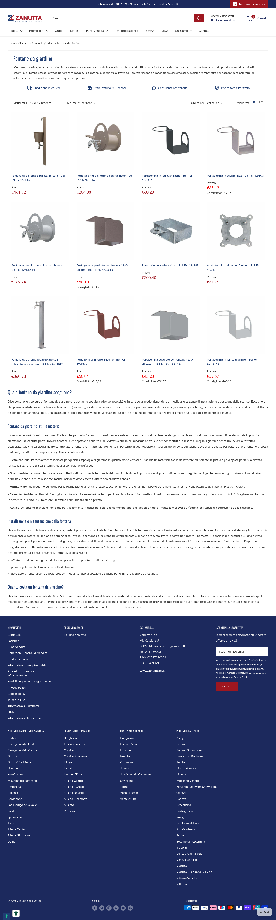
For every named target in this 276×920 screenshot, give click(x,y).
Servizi (150, 30)
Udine (11, 841)
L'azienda (13, 640)
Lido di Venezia (186, 768)
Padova (181, 798)
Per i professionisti (127, 30)
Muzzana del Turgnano (22, 780)
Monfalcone (15, 774)
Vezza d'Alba (128, 798)
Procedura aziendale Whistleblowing (21, 673)
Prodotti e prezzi (18, 659)
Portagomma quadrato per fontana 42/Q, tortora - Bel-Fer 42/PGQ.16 (102, 267)
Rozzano (69, 811)
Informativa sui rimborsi (23, 705)
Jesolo (180, 762)
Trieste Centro (17, 829)
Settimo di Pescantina (190, 841)
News (164, 30)
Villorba (181, 884)
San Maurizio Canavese (135, 774)
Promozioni (36, 30)
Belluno (181, 744)
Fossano (125, 750)
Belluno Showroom (189, 750)
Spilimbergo (15, 817)
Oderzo (181, 792)
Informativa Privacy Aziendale (27, 665)
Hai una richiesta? (75, 634)
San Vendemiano (187, 829)
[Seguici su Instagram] (109, 908)
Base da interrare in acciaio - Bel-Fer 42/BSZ (170, 265)
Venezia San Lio (186, 859)
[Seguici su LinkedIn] (130, 908)
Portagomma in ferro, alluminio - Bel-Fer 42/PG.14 (232, 361)
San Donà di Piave (188, 823)
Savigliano (126, 780)
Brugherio (70, 738)
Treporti (181, 847)
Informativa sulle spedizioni (25, 718)
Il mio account (221, 20)
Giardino (23, 43)
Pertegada (14, 786)
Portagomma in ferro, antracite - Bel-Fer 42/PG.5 (167, 178)
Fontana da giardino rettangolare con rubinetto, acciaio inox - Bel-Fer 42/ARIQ (37, 361)
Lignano (13, 768)
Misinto (69, 805)
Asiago (180, 738)
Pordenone (15, 798)
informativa (253, 664)
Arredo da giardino (42, 43)
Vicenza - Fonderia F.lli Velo (194, 871)
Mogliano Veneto (187, 780)
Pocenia (13, 792)
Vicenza (181, 865)
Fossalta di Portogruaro (191, 756)
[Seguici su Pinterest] (116, 908)
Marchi (74, 30)
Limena (181, 774)
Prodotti (13, 30)
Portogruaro (184, 811)
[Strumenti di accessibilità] (16, 913)
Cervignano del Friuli (21, 744)
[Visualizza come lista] (261, 102)
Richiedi (227, 686)
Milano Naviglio (74, 792)
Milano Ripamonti (75, 798)
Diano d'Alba (128, 744)
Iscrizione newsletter (252, 4)
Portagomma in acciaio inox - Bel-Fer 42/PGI (235, 175)
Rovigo (180, 817)
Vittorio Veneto (186, 878)
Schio (180, 835)
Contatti (204, 30)
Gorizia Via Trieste (19, 762)
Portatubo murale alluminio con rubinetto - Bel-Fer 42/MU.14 (38, 267)
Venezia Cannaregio (189, 853)
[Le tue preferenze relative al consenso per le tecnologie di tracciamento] (6, 916)
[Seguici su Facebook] (94, 908)
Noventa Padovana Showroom (196, 786)
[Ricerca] (199, 18)
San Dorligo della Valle (22, 805)
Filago (68, 762)
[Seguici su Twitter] (101, 908)
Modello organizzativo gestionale (29, 681)
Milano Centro (73, 780)
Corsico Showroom (76, 756)
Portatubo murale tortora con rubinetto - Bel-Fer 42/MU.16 (105, 178)
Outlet (59, 30)
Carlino (12, 738)
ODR (11, 711)
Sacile (11, 811)
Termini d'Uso (16, 699)
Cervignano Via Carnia (22, 750)
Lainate (68, 768)
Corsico (69, 750)
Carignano (127, 738)
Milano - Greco (74, 786)
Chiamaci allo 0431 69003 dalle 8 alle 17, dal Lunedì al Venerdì (138, 4)
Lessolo (125, 756)
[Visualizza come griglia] (254, 102)
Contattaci (14, 634)
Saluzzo (125, 768)
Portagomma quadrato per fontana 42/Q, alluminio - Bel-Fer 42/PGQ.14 (167, 361)
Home (11, 43)
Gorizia (12, 756)
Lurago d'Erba (73, 774)
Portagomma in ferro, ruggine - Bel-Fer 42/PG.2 (101, 361)
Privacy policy (17, 687)
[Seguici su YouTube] (123, 908)
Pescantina (183, 805)
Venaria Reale (129, 792)
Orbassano (127, 762)
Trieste (12, 823)
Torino (124, 786)
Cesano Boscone (75, 744)
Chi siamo (181, 30)
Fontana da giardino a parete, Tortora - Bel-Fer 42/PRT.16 (38, 178)
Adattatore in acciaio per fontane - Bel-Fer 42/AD (233, 267)
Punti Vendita (95, 30)
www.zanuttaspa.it (152, 670)
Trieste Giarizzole (19, 835)
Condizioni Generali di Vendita (27, 652)
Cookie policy (16, 693)
